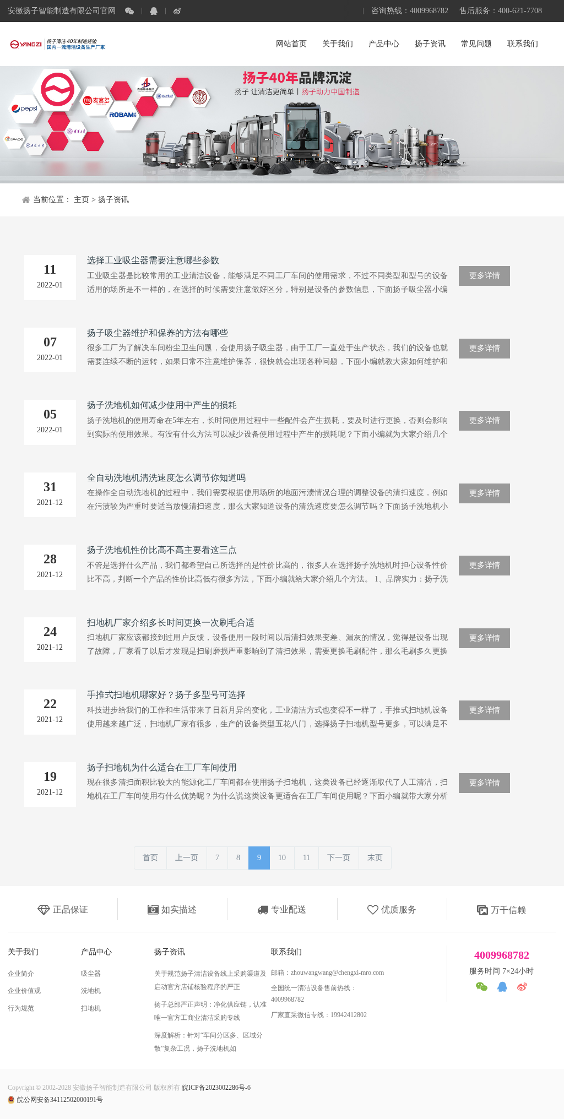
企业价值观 (24, 991)
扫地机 (91, 1008)
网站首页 (291, 44)
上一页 (186, 858)
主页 (81, 199)
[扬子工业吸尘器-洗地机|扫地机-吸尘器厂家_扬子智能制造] (57, 44)
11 (306, 858)
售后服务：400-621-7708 (500, 11)
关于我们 (337, 44)
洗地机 (91, 991)
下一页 (338, 858)
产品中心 (383, 44)
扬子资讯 (430, 44)
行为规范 (21, 1008)
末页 (375, 858)
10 (282, 858)
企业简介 (21, 973)
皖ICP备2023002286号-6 (216, 1087)
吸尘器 (91, 973)
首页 (150, 858)
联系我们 (522, 44)
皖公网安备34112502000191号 (60, 1100)
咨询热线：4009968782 (409, 11)
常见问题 (476, 44)
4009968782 (501, 955)
